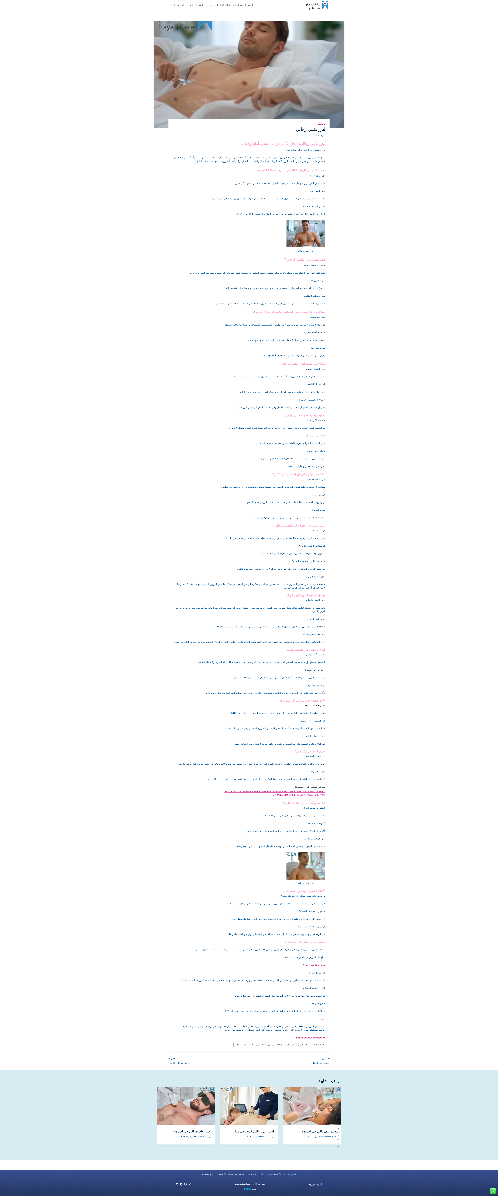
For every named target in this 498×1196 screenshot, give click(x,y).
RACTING (247, 1189)
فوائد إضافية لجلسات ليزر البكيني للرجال (308, 1045)
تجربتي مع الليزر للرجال (179, 1061)
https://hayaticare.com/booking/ (310, 1038)
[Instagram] (185, 1184)
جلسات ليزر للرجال (321, 1061)
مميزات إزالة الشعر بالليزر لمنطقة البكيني (272, 1045)
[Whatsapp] (190, 1184)
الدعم (172, 5)
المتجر (190, 5)
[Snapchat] (181, 1184)
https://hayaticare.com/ (314, 965)
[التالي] (336, 1117)
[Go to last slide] (161, 1117)
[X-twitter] (177, 1184)
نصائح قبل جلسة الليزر (244, 1045)
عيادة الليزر (321, 124)
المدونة (181, 5)
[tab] (338, 1129)
